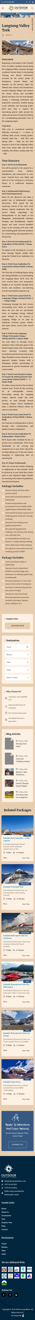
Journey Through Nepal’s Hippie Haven (22, 785)
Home (3, 1209)
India (3, 1254)
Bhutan (4, 1247)
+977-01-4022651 (9, 2)
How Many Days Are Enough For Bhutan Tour (22, 797)
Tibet (27, 835)
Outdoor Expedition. (23, 1309)
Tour (3, 1219)
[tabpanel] (17, 89)
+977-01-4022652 (10, 1188)
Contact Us (17, 1145)
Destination (6, 1216)
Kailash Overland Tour (13, 887)
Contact (4, 1229)
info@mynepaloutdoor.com (15, 1181)
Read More (26, 858)
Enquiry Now (6, 1223)
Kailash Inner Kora (11, 1082)
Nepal (23, 884)
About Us (5, 1212)
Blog (3, 1226)
